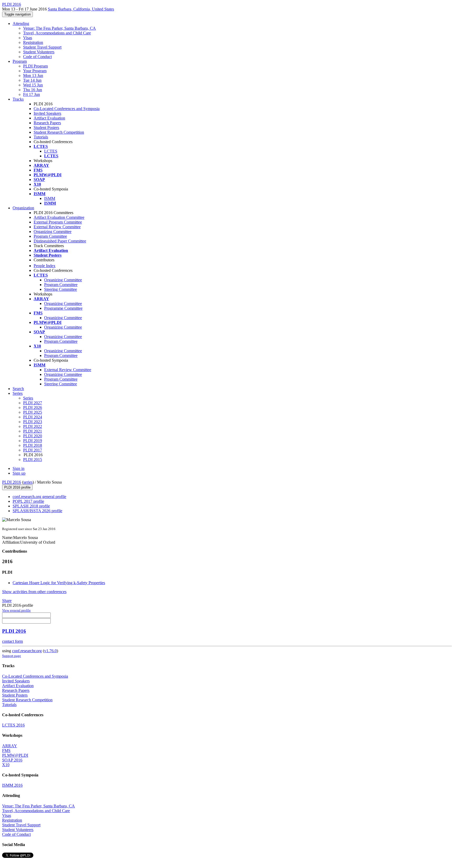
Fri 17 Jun (31, 94)
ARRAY (9, 746)
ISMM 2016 (12, 785)
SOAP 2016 (12, 760)
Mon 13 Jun (33, 75)
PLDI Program (35, 66)
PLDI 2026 (32, 407)
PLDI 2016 (11, 482)
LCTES (50, 151)
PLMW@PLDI (15, 755)
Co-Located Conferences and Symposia (67, 108)
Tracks (18, 99)
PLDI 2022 (32, 426)
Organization (23, 208)
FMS (6, 750)
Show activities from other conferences (34, 591)
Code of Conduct (37, 56)
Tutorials (41, 137)
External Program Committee (58, 222)
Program (20, 61)
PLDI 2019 (32, 440)
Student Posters (46, 127)
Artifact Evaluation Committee (59, 217)
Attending (21, 23)
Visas (27, 37)
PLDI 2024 (32, 417)
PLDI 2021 (32, 431)
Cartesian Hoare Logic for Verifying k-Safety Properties (59, 582)
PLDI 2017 (32, 450)
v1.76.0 (50, 651)
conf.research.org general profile (39, 496)
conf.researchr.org (27, 651)
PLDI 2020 (32, 436)
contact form (12, 641)
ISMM (49, 198)
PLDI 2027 (32, 403)
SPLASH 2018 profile (31, 506)
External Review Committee (57, 227)
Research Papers (47, 123)
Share (7, 600)
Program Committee (50, 236)
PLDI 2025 (32, 412)
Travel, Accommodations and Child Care (57, 33)
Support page (11, 656)
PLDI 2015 (32, 459)
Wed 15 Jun (33, 85)
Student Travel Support (42, 47)
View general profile (16, 610)
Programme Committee (63, 308)
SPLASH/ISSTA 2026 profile (37, 511)
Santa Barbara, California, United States (81, 9)
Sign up (19, 473)
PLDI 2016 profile (17, 487)
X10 (5, 765)
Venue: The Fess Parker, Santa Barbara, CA (59, 28)
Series (28, 398)
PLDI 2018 (32, 445)
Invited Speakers (47, 113)
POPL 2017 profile (28, 501)
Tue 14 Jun (32, 80)
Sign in (18, 468)
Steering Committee (60, 289)
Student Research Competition (59, 132)
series (28, 482)
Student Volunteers (38, 52)
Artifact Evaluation (49, 118)
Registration (33, 42)
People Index (44, 265)
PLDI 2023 (32, 421)
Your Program (35, 71)
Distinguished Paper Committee (60, 241)
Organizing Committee (52, 231)
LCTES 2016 (13, 725)
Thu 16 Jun (32, 89)
